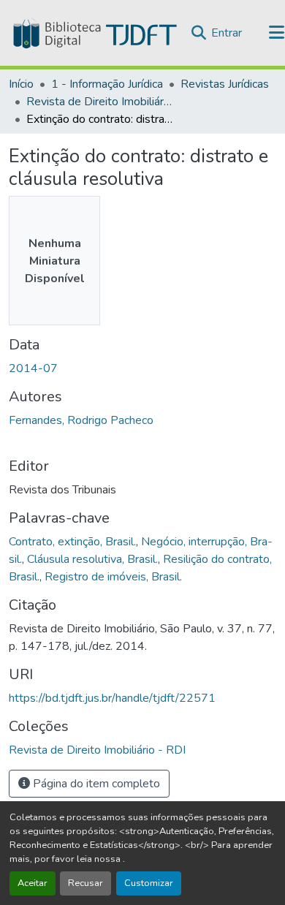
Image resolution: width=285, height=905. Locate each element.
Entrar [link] (226, 33)
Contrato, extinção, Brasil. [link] (72, 542)
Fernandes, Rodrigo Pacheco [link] (81, 420)
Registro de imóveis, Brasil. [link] (113, 577)
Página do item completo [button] (95, 784)
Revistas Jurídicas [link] (224, 84)
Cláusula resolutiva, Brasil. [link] (92, 559)
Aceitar (33, 883)
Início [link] (21, 84)
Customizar (148, 883)
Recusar (85, 883)
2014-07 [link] (33, 368)
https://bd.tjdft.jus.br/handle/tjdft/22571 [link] (112, 698)
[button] (93, 33)
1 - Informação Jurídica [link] (107, 84)
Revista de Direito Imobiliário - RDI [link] (99, 102)
